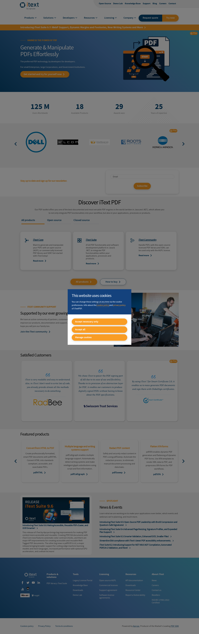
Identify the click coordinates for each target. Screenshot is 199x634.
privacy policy (119, 305)
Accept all (80, 329)
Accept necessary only (86, 321)
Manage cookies (83, 337)
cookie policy (103, 305)
